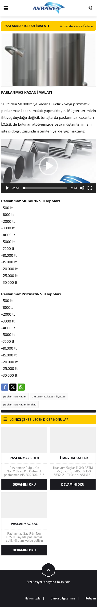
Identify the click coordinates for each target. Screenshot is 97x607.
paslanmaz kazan (15, 396)
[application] (48, 166)
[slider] (45, 188)
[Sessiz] (82, 188)
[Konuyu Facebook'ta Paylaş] (4, 387)
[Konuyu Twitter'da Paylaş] (12, 387)
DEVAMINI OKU (24, 484)
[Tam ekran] (89, 188)
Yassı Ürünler (84, 26)
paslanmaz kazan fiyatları (49, 396)
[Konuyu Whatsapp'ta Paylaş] (21, 387)
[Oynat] (7, 188)
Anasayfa (66, 26)
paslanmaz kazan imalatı (19, 404)
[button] (48, 166)
